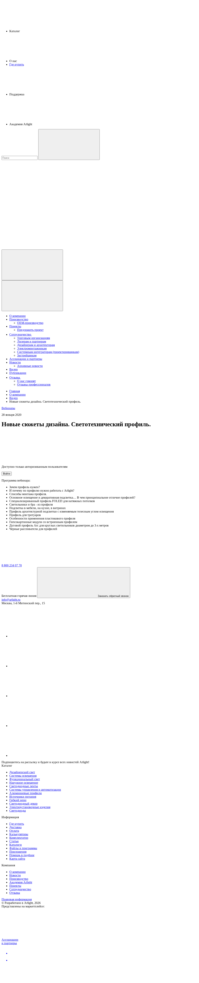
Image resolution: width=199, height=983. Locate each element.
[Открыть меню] (32, 295)
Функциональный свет (24, 779)
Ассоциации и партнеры (25, 359)
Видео (13, 369)
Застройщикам (27, 355)
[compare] (31, 247)
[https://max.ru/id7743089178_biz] (38, 755)
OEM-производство (30, 323)
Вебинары (8, 408)
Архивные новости (30, 366)
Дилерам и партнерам (31, 341)
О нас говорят (26, 381)
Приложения (17, 851)
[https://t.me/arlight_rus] (38, 695)
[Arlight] (31, 562)
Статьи (14, 841)
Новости (15, 362)
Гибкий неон (17, 800)
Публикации (17, 373)
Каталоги (15, 844)
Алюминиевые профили (25, 793)
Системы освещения (23, 775)
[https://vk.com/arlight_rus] (38, 636)
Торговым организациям (33, 338)
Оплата (14, 830)
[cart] (31, 188)
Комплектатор (18, 837)
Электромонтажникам (32, 348)
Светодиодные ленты (23, 786)
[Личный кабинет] (32, 264)
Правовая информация (17, 899)
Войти (6, 473)
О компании (17, 316)
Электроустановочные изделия (29, 807)
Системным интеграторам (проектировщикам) (48, 352)
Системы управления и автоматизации (35, 789)
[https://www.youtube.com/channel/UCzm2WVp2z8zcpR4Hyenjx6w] (38, 725)
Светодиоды (17, 810)
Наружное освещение (23, 782)
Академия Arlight (20, 882)
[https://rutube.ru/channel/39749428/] (38, 666)
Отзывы (15, 377)
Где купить (16, 64)
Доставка (15, 827)
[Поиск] (69, 144)
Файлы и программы (23, 848)
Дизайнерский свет (22, 772)
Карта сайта (17, 858)
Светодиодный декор (23, 803)
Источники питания (22, 796)
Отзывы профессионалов (34, 384)
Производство (18, 319)
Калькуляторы (18, 834)
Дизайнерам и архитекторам (36, 345)
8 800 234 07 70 (12, 565)
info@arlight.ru (11, 599)
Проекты (15, 326)
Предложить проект (30, 329)
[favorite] (31, 217)
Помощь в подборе (21, 855)
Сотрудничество (20, 334)
